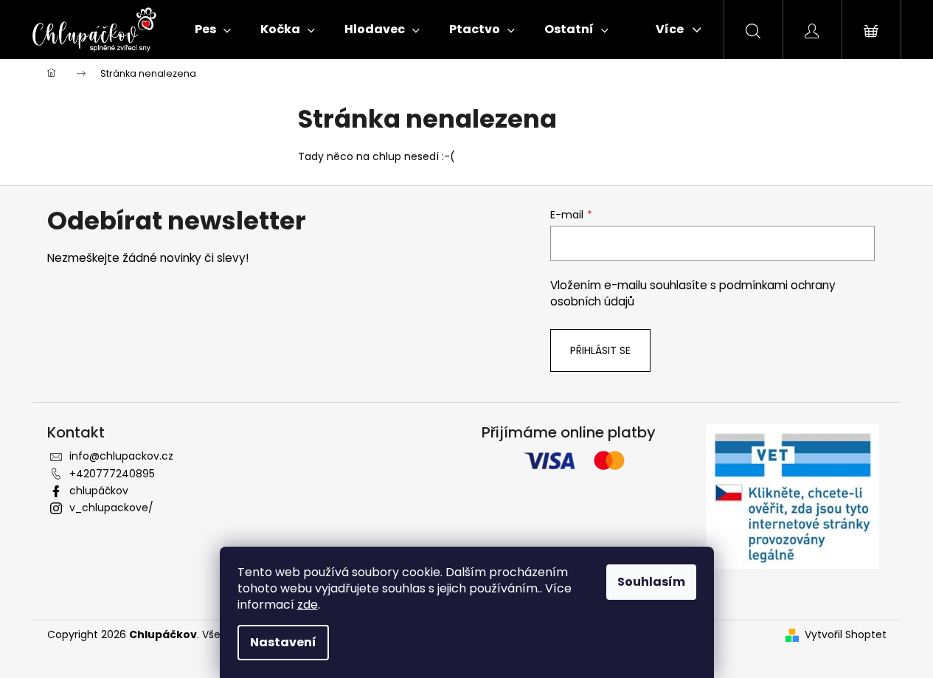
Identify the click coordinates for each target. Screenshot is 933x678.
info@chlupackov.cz (121, 456)
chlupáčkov (98, 490)
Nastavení (283, 642)
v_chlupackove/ (111, 507)
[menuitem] (213, 29)
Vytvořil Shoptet (846, 635)
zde (307, 604)
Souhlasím (651, 581)
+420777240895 (112, 473)
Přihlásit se (600, 350)
